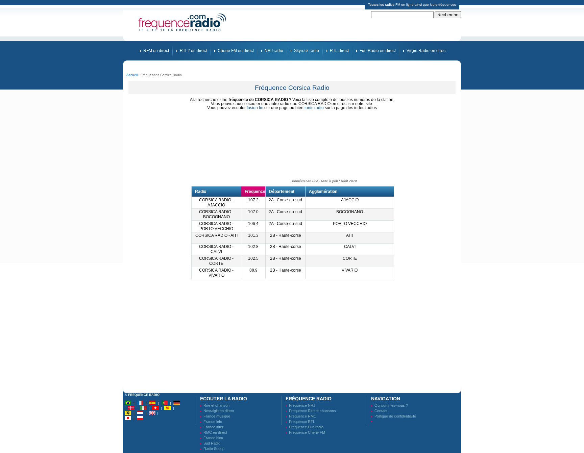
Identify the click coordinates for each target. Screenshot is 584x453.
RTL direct (339, 50)
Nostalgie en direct (218, 411)
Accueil (132, 75)
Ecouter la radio (223, 398)
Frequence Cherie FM (307, 432)
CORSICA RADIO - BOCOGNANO (216, 214)
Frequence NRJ (302, 405)
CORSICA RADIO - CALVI (216, 249)
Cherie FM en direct (236, 50)
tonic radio (314, 107)
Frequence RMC (302, 416)
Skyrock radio (306, 50)
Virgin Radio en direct (426, 50)
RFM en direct (156, 50)
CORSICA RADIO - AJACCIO (216, 202)
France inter (213, 427)
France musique (216, 416)
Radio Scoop (213, 449)
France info (212, 422)
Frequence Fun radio (306, 427)
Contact (380, 411)
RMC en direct (215, 432)
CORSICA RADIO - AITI (216, 235)
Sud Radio (211, 443)
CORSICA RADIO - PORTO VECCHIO (216, 226)
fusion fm (255, 107)
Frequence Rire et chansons (312, 411)
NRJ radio (274, 50)
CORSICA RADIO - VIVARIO (216, 273)
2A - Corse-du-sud (285, 200)
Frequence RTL (302, 422)
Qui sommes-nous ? (391, 405)
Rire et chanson (216, 405)
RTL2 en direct (193, 50)
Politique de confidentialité (395, 416)
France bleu (213, 438)
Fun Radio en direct (378, 50)
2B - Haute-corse (285, 235)
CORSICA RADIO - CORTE (216, 261)
